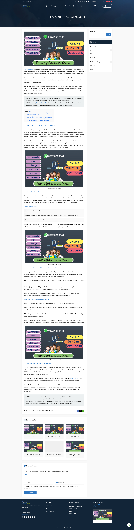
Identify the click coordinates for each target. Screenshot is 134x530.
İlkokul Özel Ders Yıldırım (75, 436)
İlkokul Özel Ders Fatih (54, 436)
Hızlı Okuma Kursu (29, 69)
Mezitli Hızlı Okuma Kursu (103, 521)
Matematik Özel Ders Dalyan (75, 455)
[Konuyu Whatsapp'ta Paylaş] (83, 411)
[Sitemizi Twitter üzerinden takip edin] (78, 1)
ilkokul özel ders (74, 378)
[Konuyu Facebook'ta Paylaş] (78, 411)
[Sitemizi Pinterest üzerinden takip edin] (86, 1)
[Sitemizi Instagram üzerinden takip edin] (80, 1)
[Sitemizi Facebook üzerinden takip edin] (76, 1)
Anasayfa (63, 20)
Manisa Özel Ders (33, 436)
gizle (30, 111)
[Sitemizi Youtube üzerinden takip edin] (84, 1)
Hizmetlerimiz (69, 20)
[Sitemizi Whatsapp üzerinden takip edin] (88, 1)
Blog (34, 410)
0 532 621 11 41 (27, 1)
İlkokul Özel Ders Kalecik (33, 454)
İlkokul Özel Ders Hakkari (54, 454)
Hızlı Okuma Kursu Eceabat (31, 192)
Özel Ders (26, 363)
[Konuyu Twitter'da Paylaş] (80, 411)
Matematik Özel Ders (42, 103)
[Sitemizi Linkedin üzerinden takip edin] (82, 1)
